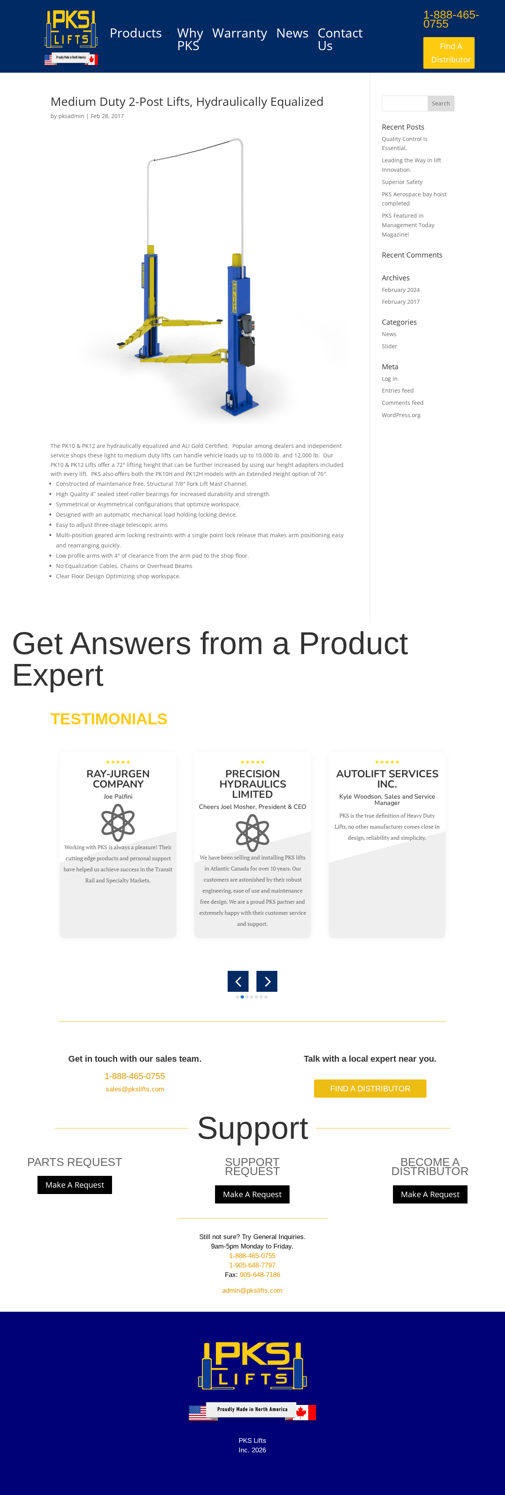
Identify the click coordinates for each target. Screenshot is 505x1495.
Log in (390, 378)
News (389, 334)
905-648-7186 (259, 1275)
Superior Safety (402, 182)
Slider (389, 346)
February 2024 (401, 289)
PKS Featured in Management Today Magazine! (408, 225)
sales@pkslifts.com (135, 1089)
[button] (238, 981)
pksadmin (71, 116)
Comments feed (403, 402)
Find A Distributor (451, 53)
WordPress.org (401, 415)
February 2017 (401, 301)
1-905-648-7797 (252, 1265)
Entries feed (398, 390)
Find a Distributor (370, 1088)
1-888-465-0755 (451, 19)
